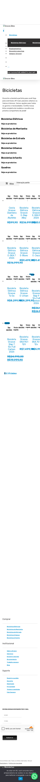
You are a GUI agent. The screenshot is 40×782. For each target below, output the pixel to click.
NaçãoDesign (4, 763)
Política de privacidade (15, 763)
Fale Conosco (11, 692)
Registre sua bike (13, 678)
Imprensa (10, 654)
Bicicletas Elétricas (13, 626)
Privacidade (11, 686)
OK (21, 779)
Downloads (10, 684)
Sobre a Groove (12, 651)
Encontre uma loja (13, 656)
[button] (5, 595)
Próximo (13, 373)
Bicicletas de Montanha (15, 629)
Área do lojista (12, 659)
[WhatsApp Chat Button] (34, 776)
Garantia (10, 681)
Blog (8, 665)
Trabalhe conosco (13, 662)
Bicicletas (9, 767)
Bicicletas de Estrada (14, 632)
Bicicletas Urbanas (13, 635)
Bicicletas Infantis (13, 638)
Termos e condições (13, 689)
